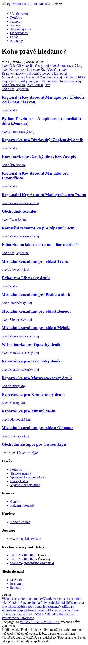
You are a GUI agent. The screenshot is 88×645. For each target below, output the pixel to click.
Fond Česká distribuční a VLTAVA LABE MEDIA (40, 612)
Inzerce (15, 21)
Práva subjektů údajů (55, 602)
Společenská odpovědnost (27, 477)
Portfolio (16, 17)
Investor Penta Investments (41, 606)
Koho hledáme (20, 522)
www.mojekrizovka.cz (25, 539)
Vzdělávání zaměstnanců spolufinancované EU (38, 608)
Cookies (14, 602)
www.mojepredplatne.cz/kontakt (32, 563)
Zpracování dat (30, 602)
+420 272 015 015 (22, 555)
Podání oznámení (60, 610)
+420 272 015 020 (22, 559)
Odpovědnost (19, 33)
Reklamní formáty (22, 505)
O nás (14, 37)
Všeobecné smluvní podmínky (22, 598)
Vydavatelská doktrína (25, 485)
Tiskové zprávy (20, 29)
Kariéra (15, 25)
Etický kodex (19, 481)
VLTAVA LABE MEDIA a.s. (40, 622)
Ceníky (15, 501)
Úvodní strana (19, 13)
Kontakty (16, 41)
